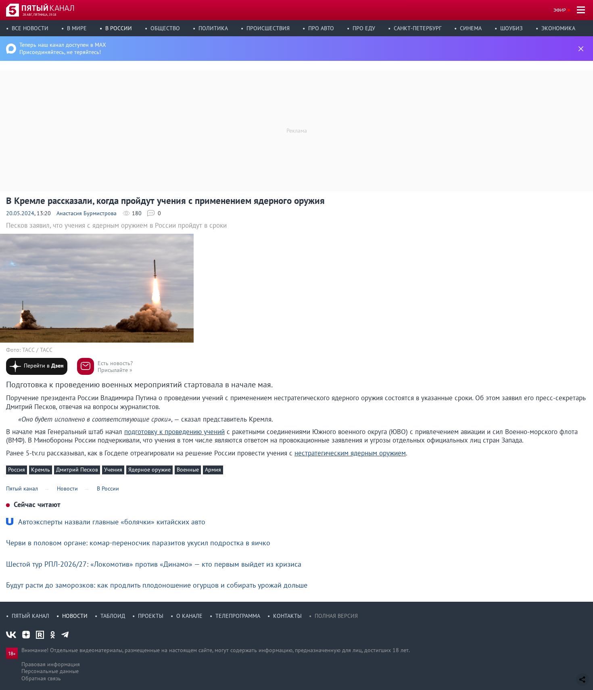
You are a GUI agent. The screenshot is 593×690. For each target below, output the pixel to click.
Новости (75, 615)
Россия (16, 469)
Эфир (559, 10)
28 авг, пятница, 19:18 (39, 14)
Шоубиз (511, 28)
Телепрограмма (237, 615)
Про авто (321, 28)
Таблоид (112, 615)
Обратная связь (41, 678)
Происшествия (268, 28)
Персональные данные (50, 671)
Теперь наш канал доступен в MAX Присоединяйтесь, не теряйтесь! (62, 48)
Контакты (287, 615)
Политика (213, 28)
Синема (471, 28)
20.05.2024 (20, 213)
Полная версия (336, 615)
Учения (113, 469)
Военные (188, 469)
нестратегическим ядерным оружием (350, 453)
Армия (213, 469)
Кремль (40, 469)
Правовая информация (50, 664)
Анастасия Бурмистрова (86, 213)
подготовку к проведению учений (174, 431)
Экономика (558, 28)
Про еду (364, 28)
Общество (165, 28)
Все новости (30, 28)
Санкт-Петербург (417, 28)
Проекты (150, 615)
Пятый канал (30, 615)
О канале (189, 615)
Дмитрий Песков (77, 469)
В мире (77, 28)
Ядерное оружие (149, 469)
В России (118, 28)
